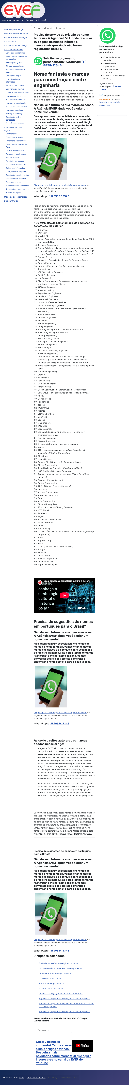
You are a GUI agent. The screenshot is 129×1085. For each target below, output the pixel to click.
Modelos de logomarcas (15, 197)
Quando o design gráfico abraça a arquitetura (61, 993)
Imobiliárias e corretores (16, 164)
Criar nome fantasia (13, 49)
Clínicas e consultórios (15, 66)
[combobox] (72, 28)
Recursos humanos (13, 182)
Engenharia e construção (16, 141)
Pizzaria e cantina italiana (16, 106)
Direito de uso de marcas (16, 33)
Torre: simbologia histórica (51, 983)
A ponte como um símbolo (51, 988)
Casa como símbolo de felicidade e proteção (60, 968)
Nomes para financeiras (15, 96)
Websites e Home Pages (15, 37)
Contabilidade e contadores (17, 92)
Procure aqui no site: (44, 28)
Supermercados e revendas (17, 185)
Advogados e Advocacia (16, 154)
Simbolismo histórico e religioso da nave (58, 963)
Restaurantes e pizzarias (16, 178)
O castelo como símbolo (50, 978)
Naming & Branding (14, 113)
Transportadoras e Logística (17, 189)
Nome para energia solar (16, 103)
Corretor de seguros (14, 76)
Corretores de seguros (15, 137)
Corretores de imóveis (15, 89)
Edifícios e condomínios (15, 53)
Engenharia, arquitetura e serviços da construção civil (64, 998)
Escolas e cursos (13, 157)
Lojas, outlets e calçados (16, 171)
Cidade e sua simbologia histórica (55, 973)
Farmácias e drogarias (15, 85)
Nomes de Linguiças (14, 110)
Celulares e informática (15, 168)
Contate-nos (10, 41)
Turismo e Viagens (13, 193)
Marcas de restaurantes (15, 99)
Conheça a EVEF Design (15, 45)
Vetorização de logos (14, 29)
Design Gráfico (11, 201)
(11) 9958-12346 (58, 196)
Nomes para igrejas (14, 62)
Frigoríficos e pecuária (15, 123)
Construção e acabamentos (17, 175)
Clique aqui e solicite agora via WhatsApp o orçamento (60, 185)
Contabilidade (11, 134)
